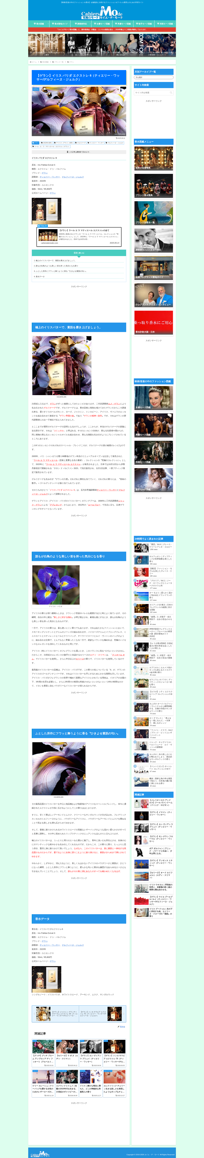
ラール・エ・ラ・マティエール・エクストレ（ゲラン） (52, 146)
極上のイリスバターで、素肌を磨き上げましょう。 (56, 260)
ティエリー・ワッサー (97, 143)
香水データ (40, 277)
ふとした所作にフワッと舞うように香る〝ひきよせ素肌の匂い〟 (61, 271)
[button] (171, 92)
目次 (76, 253)
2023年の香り (47, 143)
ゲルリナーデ (81, 143)
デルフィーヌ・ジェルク (115, 143)
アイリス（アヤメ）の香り (64, 143)
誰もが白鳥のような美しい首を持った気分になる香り (57, 266)
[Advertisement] (79, 305)
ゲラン (36, 143)
